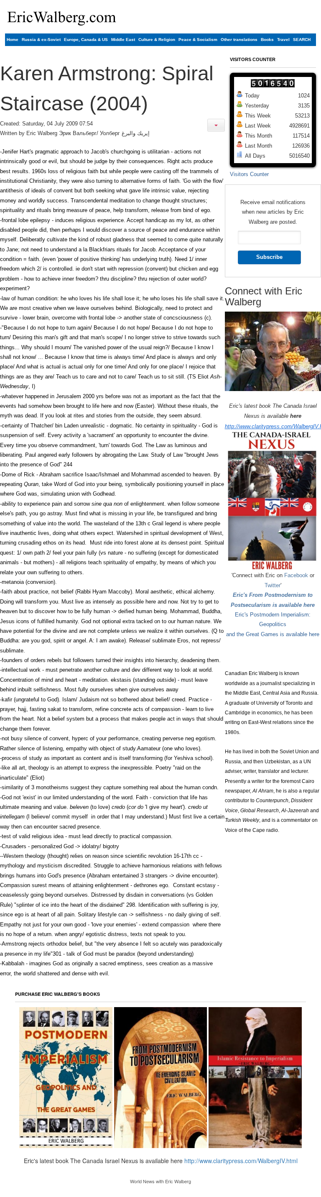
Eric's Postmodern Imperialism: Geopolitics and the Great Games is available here (272, 624)
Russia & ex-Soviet (41, 39)
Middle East (123, 39)
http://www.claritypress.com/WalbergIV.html (241, 1160)
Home (12, 39)
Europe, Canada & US (86, 39)
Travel (283, 39)
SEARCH (302, 39)
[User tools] (216, 125)
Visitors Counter (249, 174)
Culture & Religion (156, 39)
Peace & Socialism (197, 39)
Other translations (239, 39)
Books (267, 39)
